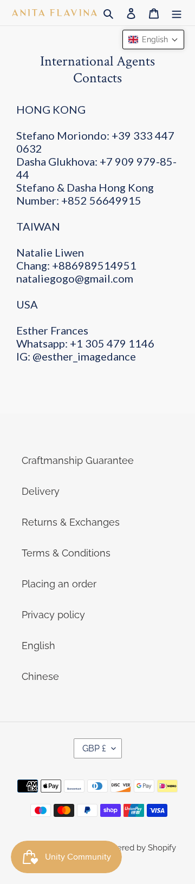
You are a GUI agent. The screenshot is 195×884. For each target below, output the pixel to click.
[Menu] (176, 12)
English (38, 645)
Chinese (40, 676)
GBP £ (94, 748)
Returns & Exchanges (71, 522)
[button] (153, 39)
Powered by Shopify (138, 848)
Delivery (41, 491)
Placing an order (59, 584)
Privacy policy (53, 614)
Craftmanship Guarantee (78, 460)
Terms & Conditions (66, 553)
